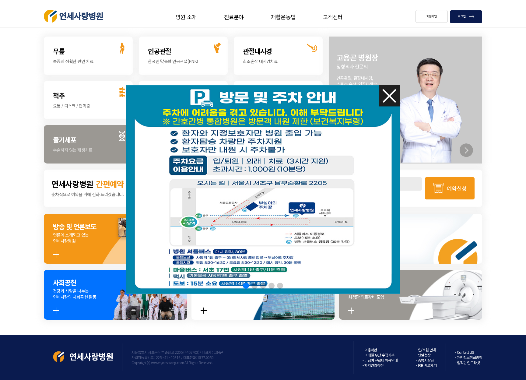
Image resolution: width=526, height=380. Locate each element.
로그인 (462, 16)
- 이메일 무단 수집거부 (378, 354)
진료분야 (234, 17)
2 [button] (254, 286)
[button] (466, 150)
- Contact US (464, 352)
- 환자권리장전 (373, 365)
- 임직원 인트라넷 (467, 362)
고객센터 (332, 17)
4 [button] (271, 286)
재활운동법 (283, 17)
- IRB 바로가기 (426, 365)
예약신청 (456, 188)
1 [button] (246, 286)
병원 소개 (186, 17)
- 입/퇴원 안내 (426, 349)
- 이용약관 (370, 349)
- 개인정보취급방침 (468, 357)
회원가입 (431, 16)
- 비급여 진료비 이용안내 (380, 360)
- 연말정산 (423, 354)
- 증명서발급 (425, 360)
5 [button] (280, 286)
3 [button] (263, 286)
